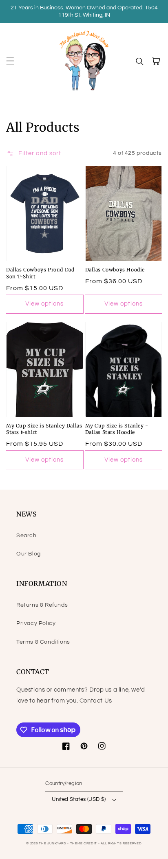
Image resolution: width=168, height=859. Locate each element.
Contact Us (96, 701)
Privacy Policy (35, 623)
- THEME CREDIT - (84, 843)
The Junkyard (53, 843)
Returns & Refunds (42, 605)
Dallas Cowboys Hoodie (115, 270)
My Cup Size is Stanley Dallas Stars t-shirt (44, 429)
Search (26, 535)
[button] (10, 61)
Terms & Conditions (43, 642)
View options (44, 304)
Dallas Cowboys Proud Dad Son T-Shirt (40, 273)
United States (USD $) (79, 799)
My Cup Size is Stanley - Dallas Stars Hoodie (116, 429)
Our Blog (28, 554)
